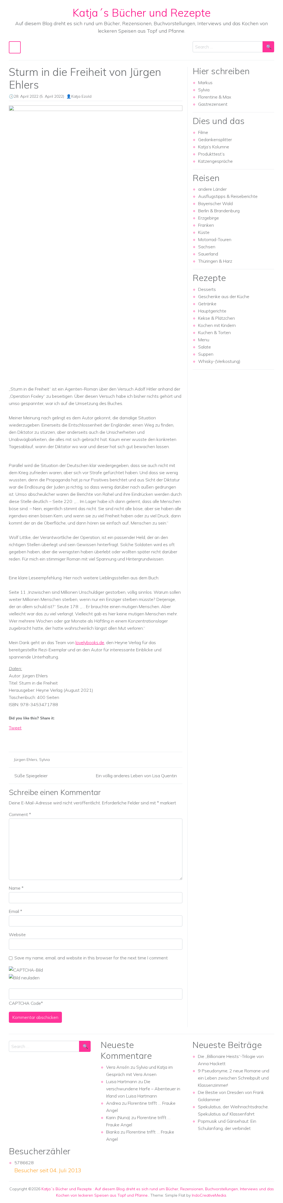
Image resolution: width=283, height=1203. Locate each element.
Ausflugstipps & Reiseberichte (228, 196)
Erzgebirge (208, 218)
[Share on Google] (23, 737)
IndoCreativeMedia (209, 1195)
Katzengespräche (215, 161)
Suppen (205, 354)
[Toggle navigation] (15, 47)
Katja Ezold (81, 96)
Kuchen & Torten (214, 332)
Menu (203, 339)
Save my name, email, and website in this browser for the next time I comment (91, 958)
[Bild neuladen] (24, 977)
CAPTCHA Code (25, 1003)
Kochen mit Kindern (217, 325)
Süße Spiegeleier (31, 775)
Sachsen (206, 246)
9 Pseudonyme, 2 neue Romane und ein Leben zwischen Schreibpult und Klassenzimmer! (233, 1078)
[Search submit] (268, 46)
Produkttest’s (211, 154)
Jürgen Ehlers (25, 759)
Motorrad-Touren (214, 239)
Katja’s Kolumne (213, 146)
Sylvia (44, 759)
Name (16, 888)
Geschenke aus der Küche (223, 296)
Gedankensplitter (215, 139)
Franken (206, 225)
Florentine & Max (214, 97)
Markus (205, 82)
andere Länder (212, 189)
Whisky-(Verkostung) (219, 361)
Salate (204, 347)
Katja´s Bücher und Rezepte (141, 12)
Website (17, 934)
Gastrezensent (212, 104)
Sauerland (208, 254)
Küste (203, 232)
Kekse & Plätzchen (216, 318)
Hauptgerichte (212, 311)
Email (15, 911)
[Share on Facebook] (13, 737)
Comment (20, 814)
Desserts (207, 289)
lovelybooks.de (89, 642)
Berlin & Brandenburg (219, 210)
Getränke (207, 303)
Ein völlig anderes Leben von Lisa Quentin (136, 775)
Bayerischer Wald (215, 203)
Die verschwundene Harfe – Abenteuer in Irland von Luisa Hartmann (143, 1089)
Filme (203, 132)
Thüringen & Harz (215, 261)
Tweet (15, 727)
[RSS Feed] (33, 737)
